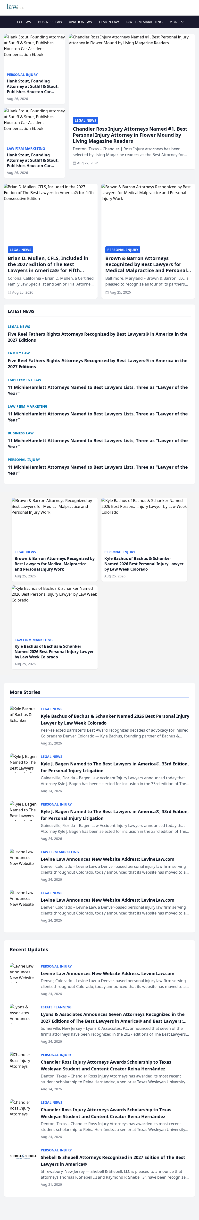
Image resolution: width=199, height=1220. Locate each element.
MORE (174, 21)
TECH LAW (23, 21)
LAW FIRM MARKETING (144, 21)
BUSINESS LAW (50, 21)
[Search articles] (192, 6)
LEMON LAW (109, 21)
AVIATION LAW (80, 21)
